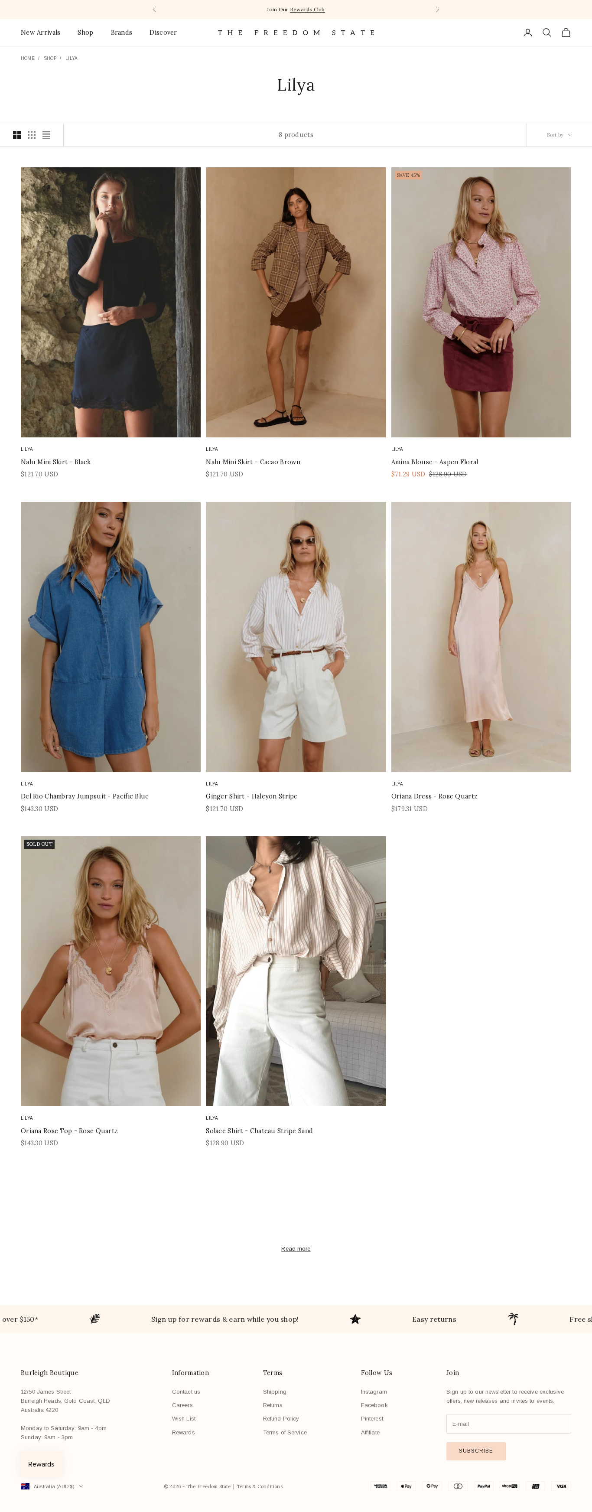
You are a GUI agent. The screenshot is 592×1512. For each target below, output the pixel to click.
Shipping (274, 1391)
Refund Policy (281, 1418)
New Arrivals (40, 32)
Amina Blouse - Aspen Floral (434, 462)
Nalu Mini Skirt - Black (56, 462)
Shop (85, 32)
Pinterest (372, 1418)
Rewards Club (307, 9)
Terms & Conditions (260, 1486)
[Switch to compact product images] (46, 135)
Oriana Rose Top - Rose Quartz (69, 1131)
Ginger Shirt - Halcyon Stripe (251, 796)
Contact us (186, 1391)
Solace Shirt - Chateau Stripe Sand (259, 1131)
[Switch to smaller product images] (32, 135)
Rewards (183, 1432)
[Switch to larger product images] (17, 135)
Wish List (183, 1418)
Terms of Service (285, 1432)
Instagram (374, 1391)
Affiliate (370, 1432)
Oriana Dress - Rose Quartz (434, 796)
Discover (163, 32)
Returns (273, 1405)
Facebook (374, 1405)
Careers (182, 1405)
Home (28, 58)
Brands (122, 32)
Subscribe (476, 1451)
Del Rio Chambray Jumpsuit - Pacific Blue (85, 796)
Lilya (71, 58)
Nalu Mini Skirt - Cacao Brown (253, 462)
